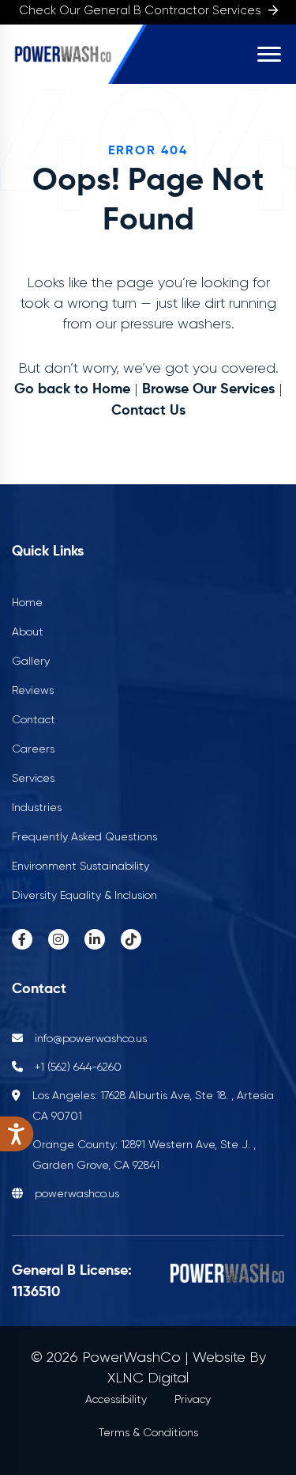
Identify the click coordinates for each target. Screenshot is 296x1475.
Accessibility (116, 1399)
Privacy (192, 1399)
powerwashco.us (77, 1193)
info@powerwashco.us (91, 1038)
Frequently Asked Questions (84, 836)
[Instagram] (58, 939)
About (27, 631)
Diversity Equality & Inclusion (84, 895)
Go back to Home (72, 389)
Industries (37, 807)
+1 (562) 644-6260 (78, 1066)
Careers (33, 748)
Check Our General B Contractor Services (141, 10)
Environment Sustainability (80, 865)
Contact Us (148, 411)
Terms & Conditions (148, 1432)
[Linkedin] (94, 939)
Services (33, 778)
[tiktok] (131, 939)
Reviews (33, 690)
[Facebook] (22, 939)
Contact (33, 719)
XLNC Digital (148, 1378)
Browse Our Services (208, 389)
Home (27, 602)
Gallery (31, 660)
